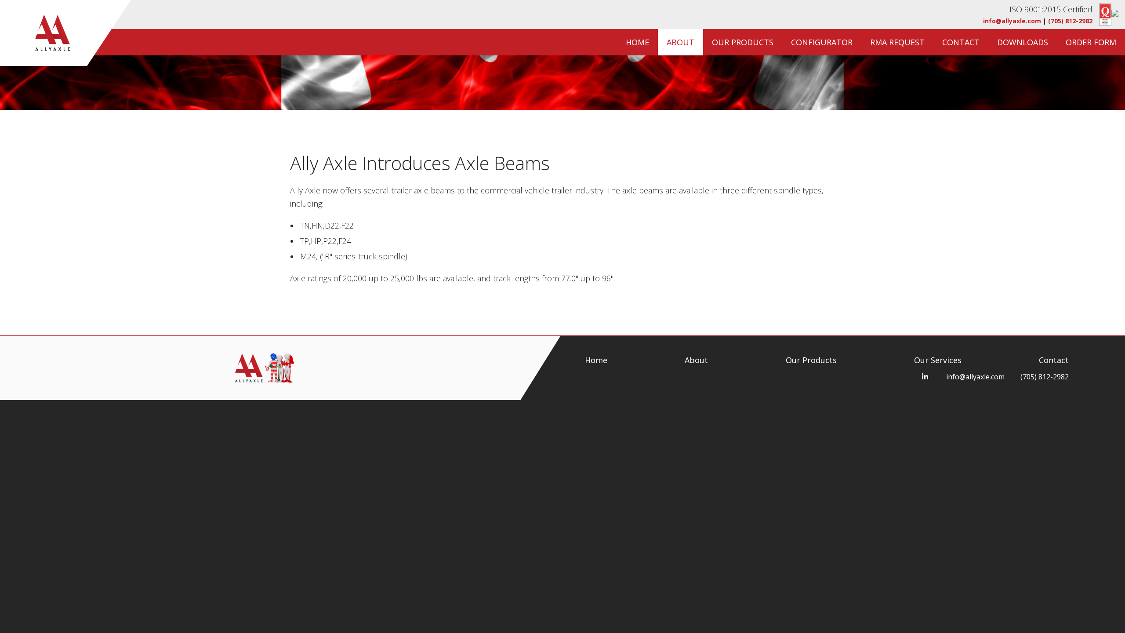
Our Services (938, 360)
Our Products (742, 42)
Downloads (1022, 42)
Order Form (1091, 42)
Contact (961, 42)
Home (637, 42)
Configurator (822, 42)
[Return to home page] (43, 33)
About (680, 42)
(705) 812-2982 (1070, 21)
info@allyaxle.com (1012, 21)
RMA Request (897, 42)
